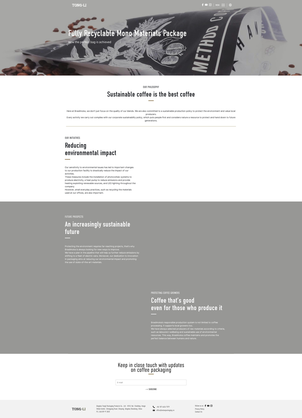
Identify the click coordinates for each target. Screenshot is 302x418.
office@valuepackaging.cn (165, 410)
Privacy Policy (199, 409)
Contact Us (198, 412)
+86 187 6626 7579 (163, 407)
